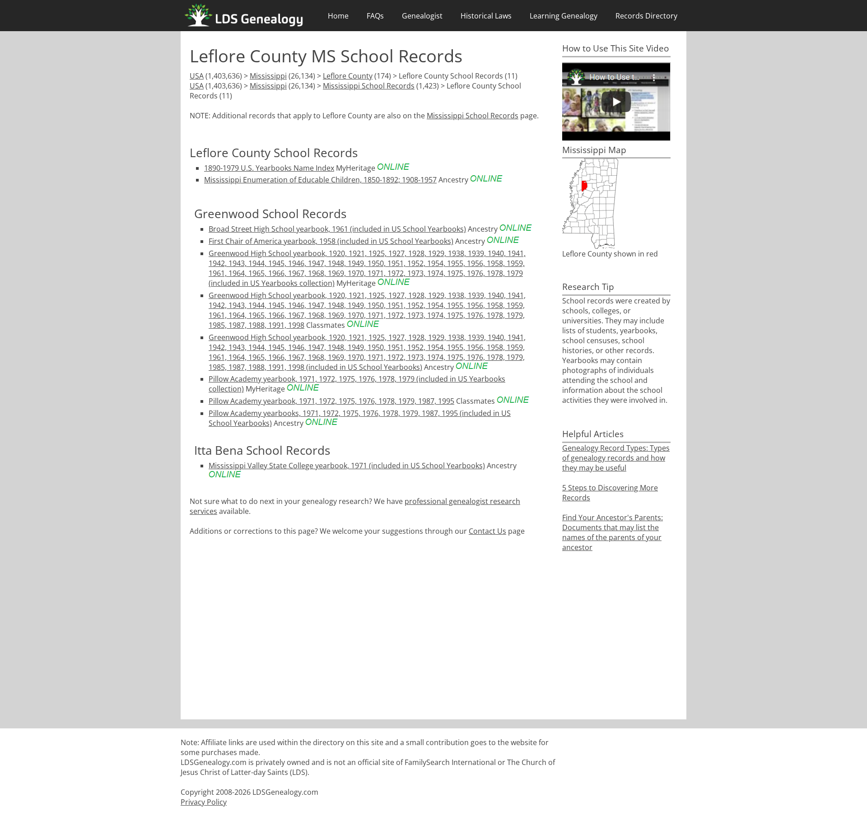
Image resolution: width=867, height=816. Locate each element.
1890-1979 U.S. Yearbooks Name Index (269, 168)
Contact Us (487, 531)
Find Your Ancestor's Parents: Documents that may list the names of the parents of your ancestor (612, 532)
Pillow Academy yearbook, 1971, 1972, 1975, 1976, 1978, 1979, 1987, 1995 (331, 401)
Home (338, 16)
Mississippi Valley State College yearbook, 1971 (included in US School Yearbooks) (347, 466)
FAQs (375, 16)
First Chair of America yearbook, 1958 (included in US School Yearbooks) (331, 241)
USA (197, 76)
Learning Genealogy (563, 16)
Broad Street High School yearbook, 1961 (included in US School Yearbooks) (337, 229)
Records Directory (646, 16)
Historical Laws (486, 16)
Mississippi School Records (369, 86)
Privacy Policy (204, 802)
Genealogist (422, 16)
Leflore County (348, 76)
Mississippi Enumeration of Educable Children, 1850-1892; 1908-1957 (320, 180)
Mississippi (268, 76)
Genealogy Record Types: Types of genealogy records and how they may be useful (616, 458)
